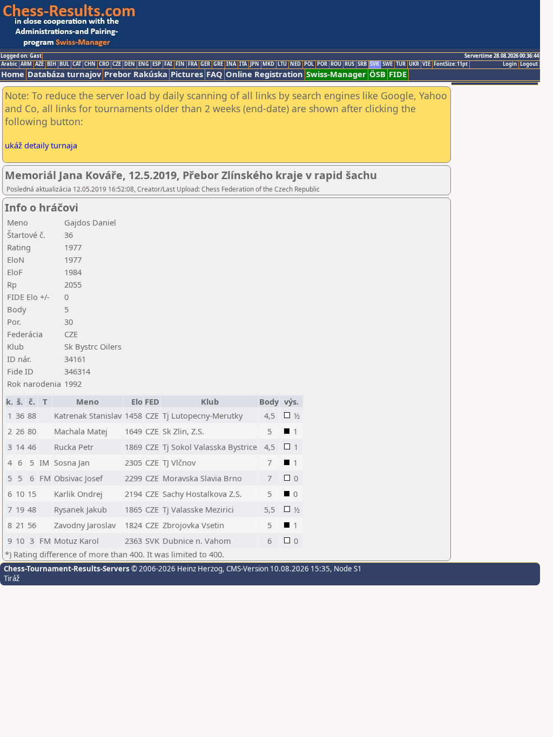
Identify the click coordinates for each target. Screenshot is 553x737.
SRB (362, 64)
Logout (529, 64)
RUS (349, 64)
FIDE (398, 74)
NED (295, 64)
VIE (426, 64)
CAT (76, 64)
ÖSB (377, 74)
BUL (64, 64)
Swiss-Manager (336, 74)
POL (309, 64)
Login (510, 64)
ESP (156, 64)
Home (12, 74)
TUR (401, 64)
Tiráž (11, 578)
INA (231, 64)
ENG (143, 64)
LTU (282, 64)
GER (205, 64)
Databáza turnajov (64, 74)
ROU (336, 64)
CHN (90, 64)
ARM (26, 64)
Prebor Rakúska (135, 74)
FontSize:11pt (451, 64)
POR (322, 64)
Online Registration (264, 74)
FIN (180, 64)
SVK (374, 64)
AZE (39, 64)
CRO (104, 64)
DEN (129, 64)
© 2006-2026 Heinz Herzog (176, 569)
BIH (51, 64)
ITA (243, 64)
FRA (192, 64)
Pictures (187, 74)
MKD (268, 64)
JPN (254, 64)
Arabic (9, 64)
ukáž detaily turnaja (41, 145)
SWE (387, 64)
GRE (218, 64)
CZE (116, 64)
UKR (414, 64)
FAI (168, 64)
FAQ (214, 74)
